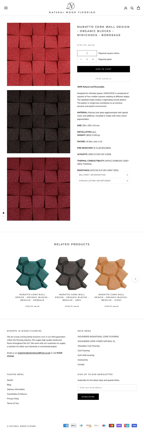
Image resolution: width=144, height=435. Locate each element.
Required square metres (108, 53)
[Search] (132, 7)
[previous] (9, 279)
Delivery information (16, 389)
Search (10, 380)
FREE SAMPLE (104, 79)
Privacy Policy (13, 398)
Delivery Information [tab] (92, 175)
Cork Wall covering (86, 355)
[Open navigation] (6, 8)
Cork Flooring (84, 350)
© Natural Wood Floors (21, 426)
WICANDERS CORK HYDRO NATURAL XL (96, 341)
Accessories (83, 360)
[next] (135, 279)
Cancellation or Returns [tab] (95, 181)
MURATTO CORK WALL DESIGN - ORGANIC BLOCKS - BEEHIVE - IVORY (112, 297)
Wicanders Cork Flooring (88, 346)
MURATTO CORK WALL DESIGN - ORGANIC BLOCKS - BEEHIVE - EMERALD (32, 297)
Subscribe (88, 397)
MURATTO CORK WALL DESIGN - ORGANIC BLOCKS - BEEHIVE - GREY (72, 297)
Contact (81, 364)
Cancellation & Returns (17, 394)
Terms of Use (13, 403)
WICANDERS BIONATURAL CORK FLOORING (98, 336)
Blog (9, 384)
